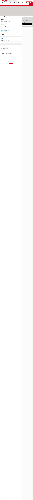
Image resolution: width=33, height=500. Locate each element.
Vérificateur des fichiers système (4, 30)
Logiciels (8, 16)
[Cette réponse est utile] (5, 42)
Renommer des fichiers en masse (4, 31)
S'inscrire (11, 63)
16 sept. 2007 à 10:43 (8, 21)
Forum (2, 16)
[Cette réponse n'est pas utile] (7, 42)
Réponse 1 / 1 (2, 36)
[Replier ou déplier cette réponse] (21, 36)
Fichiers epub (2, 29)
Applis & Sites (5, 16)
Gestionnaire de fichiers (3, 32)
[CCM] (4, 1)
